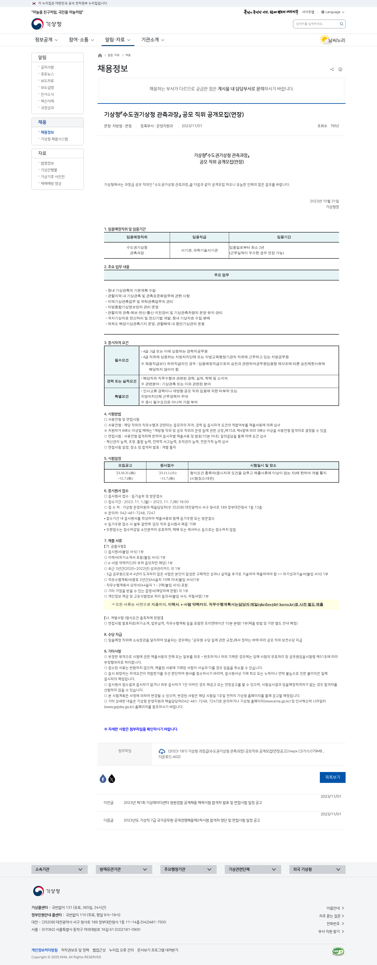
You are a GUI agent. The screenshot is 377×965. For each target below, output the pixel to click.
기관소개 (150, 40)
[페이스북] (103, 778)
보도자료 (47, 81)
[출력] (340, 69)
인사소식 (47, 94)
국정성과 (47, 108)
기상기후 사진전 (53, 177)
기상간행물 (49, 170)
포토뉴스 (47, 74)
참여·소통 (79, 40)
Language (333, 12)
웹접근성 (99, 950)
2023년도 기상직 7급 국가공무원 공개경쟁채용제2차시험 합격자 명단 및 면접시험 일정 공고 (232, 817)
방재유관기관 (110, 869)
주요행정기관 (174, 869)
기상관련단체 (239, 869)
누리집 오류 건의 (121, 950)
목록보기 (332, 777)
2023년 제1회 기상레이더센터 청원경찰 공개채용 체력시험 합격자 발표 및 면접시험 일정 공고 (232, 800)
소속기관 (42, 869)
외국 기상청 (302, 869)
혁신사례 (47, 101)
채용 (128, 55)
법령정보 (47, 163)
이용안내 (334, 908)
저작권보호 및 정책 (75, 950)
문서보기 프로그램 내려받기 (157, 950)
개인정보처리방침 (44, 950)
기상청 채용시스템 (54, 139)
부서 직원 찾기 (329, 932)
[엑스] (111, 778)
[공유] (332, 69)
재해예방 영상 (51, 184)
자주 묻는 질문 (330, 916)
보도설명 (47, 88)
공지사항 (47, 67)
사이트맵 (308, 12)
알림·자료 (115, 40)
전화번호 (334, 924)
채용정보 (47, 132)
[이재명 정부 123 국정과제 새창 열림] (271, 12)
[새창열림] (332, 40)
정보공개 (43, 40)
